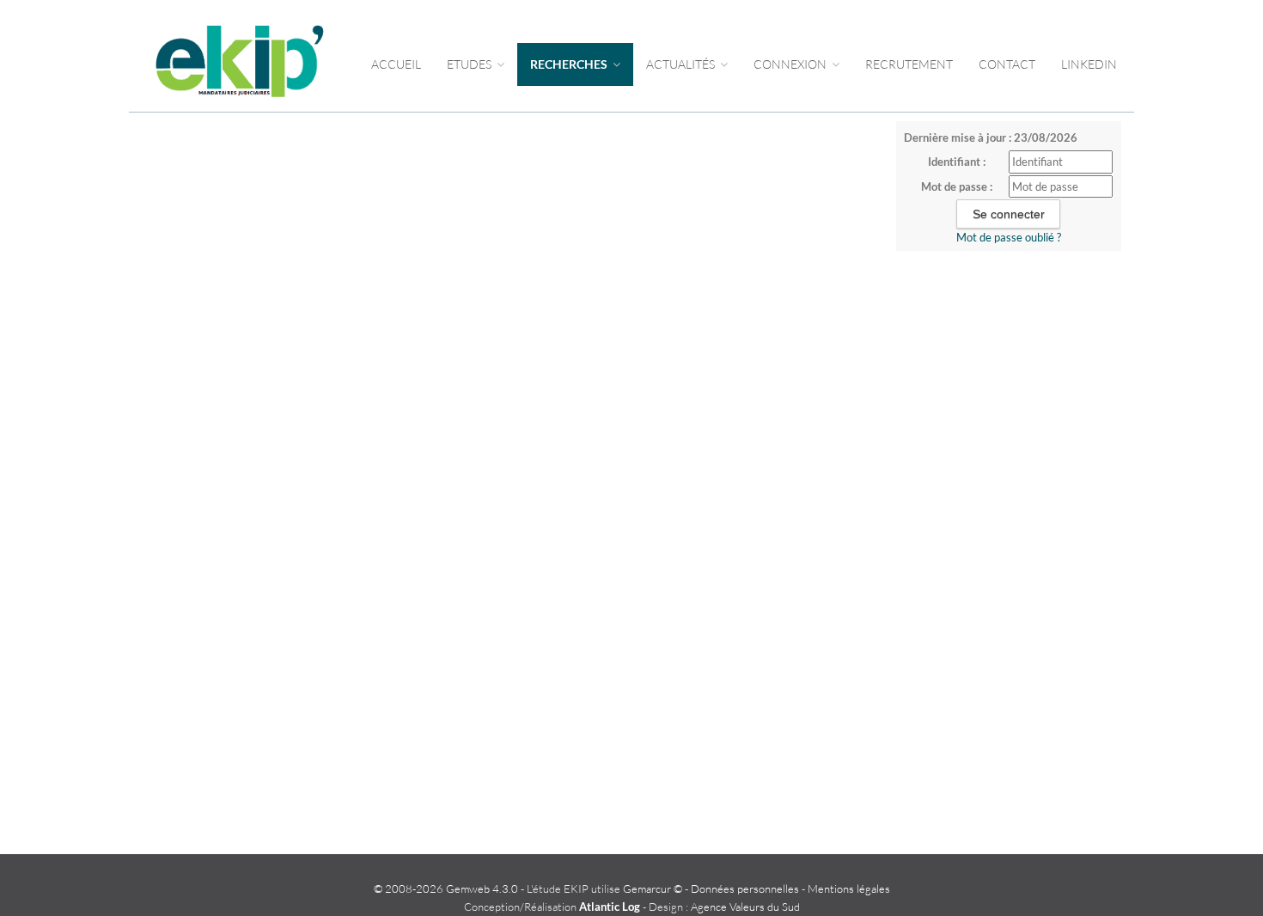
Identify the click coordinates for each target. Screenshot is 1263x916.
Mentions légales (849, 888)
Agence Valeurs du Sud (745, 906)
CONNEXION (791, 64)
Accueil (396, 64)
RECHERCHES (570, 64)
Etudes (470, 64)
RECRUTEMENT (909, 64)
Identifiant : (956, 161)
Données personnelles (745, 888)
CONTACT (1007, 64)
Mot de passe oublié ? (1008, 237)
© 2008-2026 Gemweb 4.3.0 (446, 888)
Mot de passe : (956, 186)
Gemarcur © (652, 888)
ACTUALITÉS (681, 64)
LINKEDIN (1089, 64)
